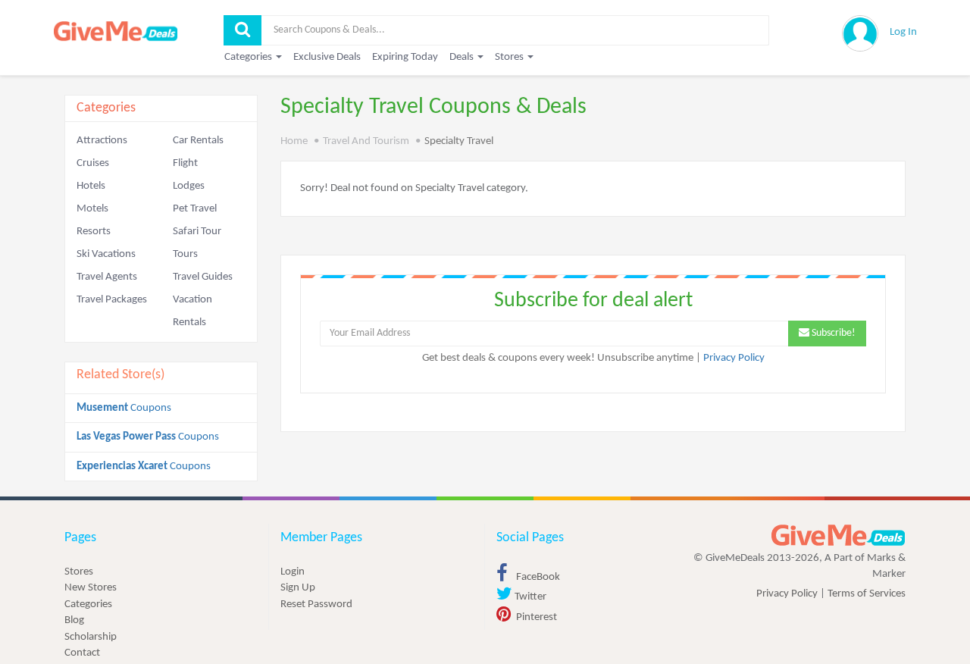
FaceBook (537, 577)
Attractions (102, 140)
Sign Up (297, 588)
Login (292, 572)
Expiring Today (405, 57)
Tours (185, 254)
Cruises (93, 163)
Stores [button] (510, 57)
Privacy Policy (734, 358)
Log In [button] (903, 32)
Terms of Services (867, 594)
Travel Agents (107, 277)
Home (294, 141)
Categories (88, 604)
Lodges (189, 186)
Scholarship (90, 637)
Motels (92, 209)
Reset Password (316, 604)
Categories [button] (249, 57)
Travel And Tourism (366, 141)
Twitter (529, 597)
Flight (185, 163)
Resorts (94, 231)
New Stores (90, 588)
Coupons (124, 408)
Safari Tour (197, 231)
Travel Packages (112, 299)
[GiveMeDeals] (838, 535)
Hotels (91, 186)
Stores (78, 572)
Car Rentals (198, 140)
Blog (74, 620)
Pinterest (535, 617)
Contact (82, 653)
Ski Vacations (106, 254)
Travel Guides (203, 277)
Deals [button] (462, 57)
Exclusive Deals (327, 57)
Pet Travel (195, 209)
